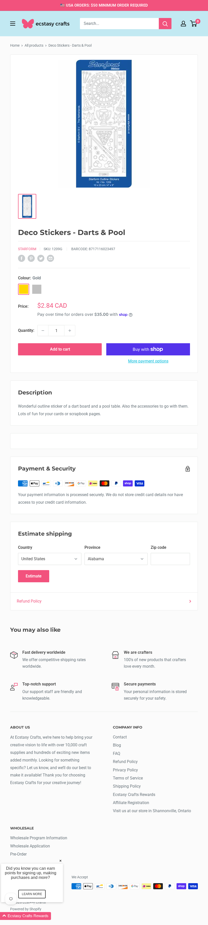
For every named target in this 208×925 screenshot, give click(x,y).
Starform (27, 249)
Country (25, 547)
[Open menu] (12, 24)
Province (92, 547)
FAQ (116, 753)
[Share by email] (50, 258)
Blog (117, 745)
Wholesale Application (30, 846)
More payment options (148, 361)
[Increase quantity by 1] (69, 330)
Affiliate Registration (131, 802)
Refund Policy (29, 601)
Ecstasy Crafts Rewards (134, 794)
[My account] (183, 23)
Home (15, 45)
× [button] (60, 860)
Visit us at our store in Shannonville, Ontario (152, 810)
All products (34, 45)
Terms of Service (128, 778)
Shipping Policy (127, 786)
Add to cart (60, 349)
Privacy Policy (125, 770)
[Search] (165, 23)
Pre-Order (18, 854)
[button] (38, 916)
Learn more (32, 894)
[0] (193, 24)
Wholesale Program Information (38, 838)
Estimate (34, 576)
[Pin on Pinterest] (31, 258)
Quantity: (26, 330)
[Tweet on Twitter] (40, 258)
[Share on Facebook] (21, 258)
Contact (120, 737)
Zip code (158, 547)
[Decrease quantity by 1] (43, 330)
